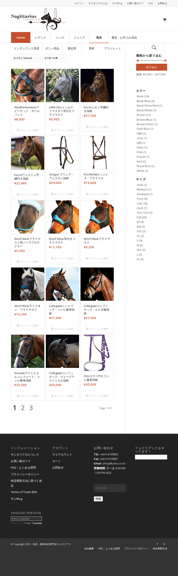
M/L (139, 250)
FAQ (150, 3)
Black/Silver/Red (147, 105)
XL (138, 259)
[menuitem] (79, 3)
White (140, 171)
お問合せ (162, 3)
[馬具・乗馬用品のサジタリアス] (38, 19)
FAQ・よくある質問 (23, 467)
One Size (143, 212)
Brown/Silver (145, 124)
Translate (37, 523)
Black (140, 96)
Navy (140, 147)
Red (139, 161)
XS (138, 236)
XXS (139, 231)
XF (138, 222)
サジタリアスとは (98, 3)
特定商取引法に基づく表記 (26, 483)
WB (139, 227)
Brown (141, 115)
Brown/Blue (144, 120)
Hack (140, 208)
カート (56, 461)
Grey (140, 138)
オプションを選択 (29, 130)
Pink (139, 152)
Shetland (143, 194)
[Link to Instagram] (164, 544)
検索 (98, 498)
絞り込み (151, 67)
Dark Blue (143, 129)
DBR (139, 133)
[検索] (154, 48)
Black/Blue (144, 101)
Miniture (142, 189)
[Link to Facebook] (157, 544)
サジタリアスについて (25, 454)
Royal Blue (144, 166)
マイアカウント (62, 454)
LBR (139, 143)
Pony (140, 199)
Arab (140, 185)
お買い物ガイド (135, 3)
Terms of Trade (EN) (24, 492)
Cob (139, 203)
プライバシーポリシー (25, 474)
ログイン (79, 3)
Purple (141, 157)
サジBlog (117, 3)
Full (139, 217)
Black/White (144, 110)
